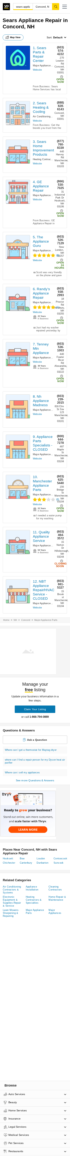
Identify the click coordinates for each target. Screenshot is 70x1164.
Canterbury (26, 862)
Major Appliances (55, 911)
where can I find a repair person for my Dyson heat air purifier (35, 761)
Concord (25, 620)
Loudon (41, 858)
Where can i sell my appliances (22, 772)
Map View (15, 37)
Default (58, 37)
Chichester (9, 862)
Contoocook (60, 858)
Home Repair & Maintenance (57, 898)
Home (6, 620)
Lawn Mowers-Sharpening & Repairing (11, 913)
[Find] (55, 6)
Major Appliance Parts (45, 65)
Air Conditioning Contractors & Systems (12, 889)
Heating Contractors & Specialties (34, 899)
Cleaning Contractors (55, 888)
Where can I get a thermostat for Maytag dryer (31, 750)
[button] (64, 7)
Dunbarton (42, 862)
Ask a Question (37, 739)
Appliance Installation (32, 888)
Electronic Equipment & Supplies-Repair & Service (12, 901)
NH (15, 620)
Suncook (59, 862)
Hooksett (8, 858)
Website (37, 70)
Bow (22, 858)
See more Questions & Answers (35, 780)
